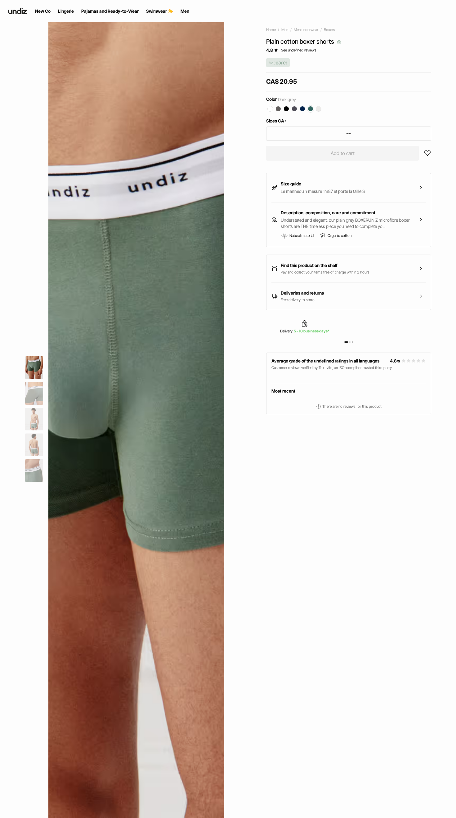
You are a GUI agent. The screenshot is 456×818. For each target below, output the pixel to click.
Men (284, 29)
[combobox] (348, 134)
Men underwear (306, 29)
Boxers (329, 29)
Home (271, 29)
